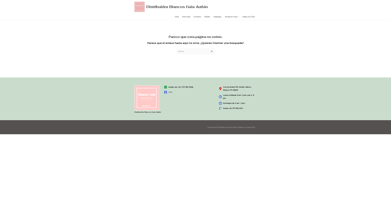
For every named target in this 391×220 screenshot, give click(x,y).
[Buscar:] (195, 51)
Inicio (177, 17)
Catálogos (217, 17)
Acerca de (186, 17)
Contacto (197, 17)
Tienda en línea (231, 17)
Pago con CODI (249, 17)
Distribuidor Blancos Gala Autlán (177, 6)
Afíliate (207, 17)
